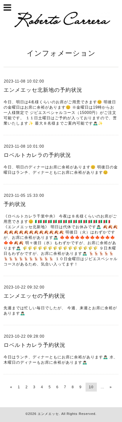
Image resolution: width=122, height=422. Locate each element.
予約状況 (15, 204)
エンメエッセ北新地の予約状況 (43, 90)
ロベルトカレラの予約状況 (37, 155)
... (102, 387)
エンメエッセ (48, 413)
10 (91, 387)
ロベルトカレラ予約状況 (34, 345)
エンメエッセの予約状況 (34, 296)
